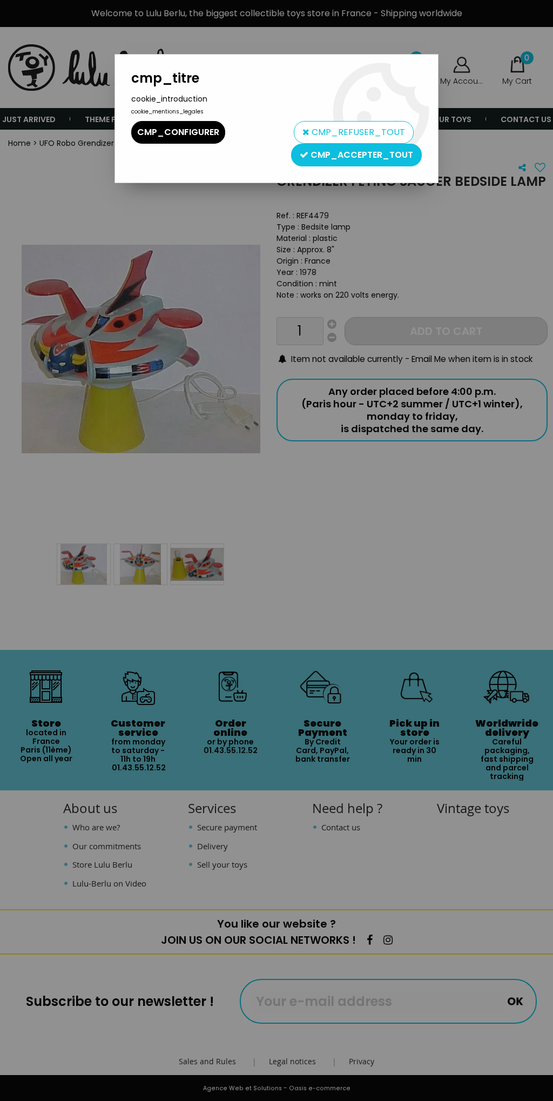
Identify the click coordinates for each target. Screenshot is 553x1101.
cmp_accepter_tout (360, 155)
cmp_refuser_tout (357, 132)
